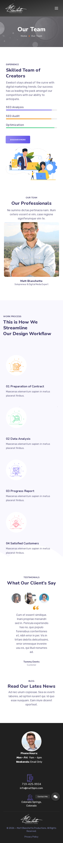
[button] (55, 796)
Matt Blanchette (31, 281)
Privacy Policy (31, 837)
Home (24, 36)
